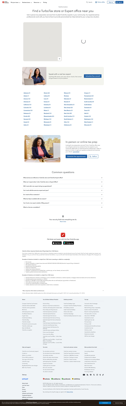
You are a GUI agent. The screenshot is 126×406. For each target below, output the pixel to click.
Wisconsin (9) (87, 125)
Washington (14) (88, 119)
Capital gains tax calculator (49, 365)
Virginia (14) (87, 116)
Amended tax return (89, 317)
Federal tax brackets (89, 334)
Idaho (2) (26, 125)
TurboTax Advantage (68, 313)
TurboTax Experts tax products (50, 311)
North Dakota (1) (68, 119)
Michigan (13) (47, 119)
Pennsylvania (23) (89, 96)
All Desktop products (69, 307)
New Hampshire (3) (69, 104)
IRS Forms (24, 309)
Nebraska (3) (67, 98)
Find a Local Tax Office (48, 334)
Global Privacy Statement (31, 402)
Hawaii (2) (26, 122)
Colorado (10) (27, 107)
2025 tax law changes (89, 336)
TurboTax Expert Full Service (49, 315)
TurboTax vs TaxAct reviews (70, 359)
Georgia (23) (27, 119)
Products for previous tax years (29, 324)
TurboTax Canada (26, 322)
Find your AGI (88, 324)
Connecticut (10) (28, 110)
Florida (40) (27, 116)
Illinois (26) (47, 93)
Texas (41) (87, 110)
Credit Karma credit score (90, 361)
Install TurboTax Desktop (69, 309)
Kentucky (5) (47, 104)
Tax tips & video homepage (91, 303)
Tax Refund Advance (27, 313)
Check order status (68, 311)
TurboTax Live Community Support (30, 351)
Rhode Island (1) (88, 98)
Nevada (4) (67, 101)
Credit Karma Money (27, 317)
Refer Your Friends (26, 367)
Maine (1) (46, 110)
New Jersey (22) (68, 107)
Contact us (24, 353)
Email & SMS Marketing (90, 367)
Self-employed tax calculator (49, 361)
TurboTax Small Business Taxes (50, 325)
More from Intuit (88, 365)
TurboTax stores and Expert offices (51, 330)
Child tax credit (88, 330)
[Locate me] (59, 59)
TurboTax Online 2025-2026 (28, 305)
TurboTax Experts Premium (49, 313)
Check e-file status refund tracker (50, 357)
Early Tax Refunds (26, 328)
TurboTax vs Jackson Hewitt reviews (72, 361)
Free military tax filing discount (50, 309)
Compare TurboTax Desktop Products (72, 305)
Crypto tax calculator (48, 363)
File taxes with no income (90, 313)
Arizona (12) (27, 98)
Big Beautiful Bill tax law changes (30, 365)
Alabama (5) (27, 93)
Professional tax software (90, 357)
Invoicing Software (89, 371)
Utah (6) (86, 113)
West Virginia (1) (88, 122)
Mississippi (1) (47, 125)
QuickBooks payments (90, 355)
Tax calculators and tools (48, 351)
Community (25, 363)
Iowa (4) (46, 98)
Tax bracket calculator (48, 355)
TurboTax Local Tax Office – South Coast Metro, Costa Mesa (52, 340)
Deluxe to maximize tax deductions (51, 305)
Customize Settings (119, 402)
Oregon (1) (87, 93)
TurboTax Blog (25, 319)
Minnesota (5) (47, 122)
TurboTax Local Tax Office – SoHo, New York (52, 336)
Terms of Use (70, 392)
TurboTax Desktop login (69, 303)
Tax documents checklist (48, 369)
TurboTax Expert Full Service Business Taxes (52, 320)
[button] (63, 291)
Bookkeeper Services (89, 369)
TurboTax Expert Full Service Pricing (51, 317)
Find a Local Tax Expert (48, 332)
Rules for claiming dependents (92, 311)
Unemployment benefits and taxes (92, 326)
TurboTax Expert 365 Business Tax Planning (51, 327)
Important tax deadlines (90, 332)
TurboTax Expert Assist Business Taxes (52, 323)
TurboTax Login (25, 361)
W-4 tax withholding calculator (50, 359)
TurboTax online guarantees (28, 307)
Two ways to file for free (27, 359)
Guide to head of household (91, 309)
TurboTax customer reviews (70, 351)
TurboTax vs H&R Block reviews (71, 355)
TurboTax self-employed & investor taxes (52, 307)
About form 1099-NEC (90, 315)
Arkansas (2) (27, 101)
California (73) (27, 104)
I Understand (105, 402)
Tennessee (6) (87, 107)
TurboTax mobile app (27, 326)
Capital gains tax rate (89, 319)
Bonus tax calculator (47, 367)
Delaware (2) (27, 113)
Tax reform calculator (48, 371)
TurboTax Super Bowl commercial (71, 353)
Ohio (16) (66, 122)
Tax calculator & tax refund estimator (51, 353)
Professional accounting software (92, 359)
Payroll (86, 353)
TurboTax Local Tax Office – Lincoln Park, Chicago (52, 343)
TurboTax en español (27, 330)
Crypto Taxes (25, 315)
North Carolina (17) (69, 116)
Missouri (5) (67, 93)
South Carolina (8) (89, 101)
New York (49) (68, 113)
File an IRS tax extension (27, 357)
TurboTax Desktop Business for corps (72, 315)
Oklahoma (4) (67, 125)
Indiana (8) (47, 96)
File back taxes (88, 322)
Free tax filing (46, 303)
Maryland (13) (47, 113)
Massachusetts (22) (49, 116)
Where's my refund (26, 355)
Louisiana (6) (47, 107)
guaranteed (76, 151)
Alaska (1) (26, 96)
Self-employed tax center (28, 311)
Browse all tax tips (89, 305)
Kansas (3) (46, 101)
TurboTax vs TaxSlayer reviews (71, 357)
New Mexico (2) (68, 110)
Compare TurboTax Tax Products (29, 303)
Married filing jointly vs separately (92, 307)
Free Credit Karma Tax (90, 363)
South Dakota (88, 104)
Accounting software (89, 351)
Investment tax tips (89, 328)
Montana (66, 96)
